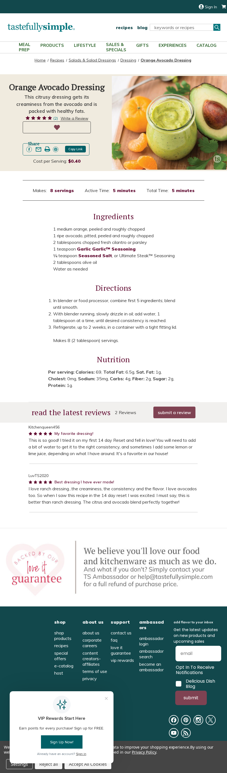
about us (90, 633)
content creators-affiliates (91, 658)
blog (142, 27)
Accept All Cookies (88, 764)
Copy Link (75, 149)
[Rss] (186, 733)
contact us (121, 633)
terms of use (94, 671)
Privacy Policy (144, 752)
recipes (124, 27)
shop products (62, 635)
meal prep (24, 47)
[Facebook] (173, 720)
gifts (142, 45)
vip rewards (122, 660)
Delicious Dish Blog (200, 683)
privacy (89, 678)
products (52, 45)
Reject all (48, 764)
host (58, 673)
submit (191, 698)
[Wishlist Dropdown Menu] (57, 127)
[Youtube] (173, 733)
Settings (19, 764)
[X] (210, 720)
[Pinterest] (186, 720)
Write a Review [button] (74, 118)
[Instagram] (198, 720)
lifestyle (85, 45)
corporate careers (92, 642)
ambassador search (151, 653)
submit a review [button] (174, 412)
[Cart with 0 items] (221, 7)
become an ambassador (151, 666)
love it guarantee (121, 650)
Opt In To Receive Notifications (195, 670)
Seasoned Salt (95, 255)
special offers (61, 655)
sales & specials (116, 47)
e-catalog (63, 666)
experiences (173, 45)
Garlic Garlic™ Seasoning (106, 249)
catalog (206, 45)
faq (114, 640)
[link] (29, 149)
